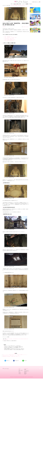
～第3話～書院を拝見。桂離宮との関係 (9, 38)
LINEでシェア (25, 360)
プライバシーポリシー (26, 370)
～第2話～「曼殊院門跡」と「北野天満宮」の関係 (10, 37)
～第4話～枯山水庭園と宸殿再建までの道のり (9, 39)
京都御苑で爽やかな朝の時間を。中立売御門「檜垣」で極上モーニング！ (12, 356)
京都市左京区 (9, 21)
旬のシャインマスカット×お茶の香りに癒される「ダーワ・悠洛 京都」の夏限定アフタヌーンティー (15, 354)
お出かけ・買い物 (8, 5)
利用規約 (25, 369)
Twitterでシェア (7, 360)
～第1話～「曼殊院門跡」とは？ (8, 36)
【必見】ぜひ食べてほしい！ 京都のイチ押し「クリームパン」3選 (11, 355)
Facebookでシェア (17, 360)
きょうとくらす (4, 5)
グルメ (19, 369)
